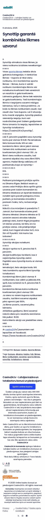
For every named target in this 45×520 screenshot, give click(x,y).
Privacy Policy (6, 509)
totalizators (16, 359)
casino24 (10, 329)
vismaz (26, 359)
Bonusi (17, 350)
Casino (24, 350)
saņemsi (22, 357)
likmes (37, 354)
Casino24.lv (8, 15)
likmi (5, 357)
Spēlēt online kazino (22, 386)
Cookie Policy (22, 508)
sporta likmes (15, 71)
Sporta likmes (34, 350)
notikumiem (13, 357)
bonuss (11, 354)
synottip (6, 359)
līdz (32, 354)
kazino (27, 354)
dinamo (19, 354)
